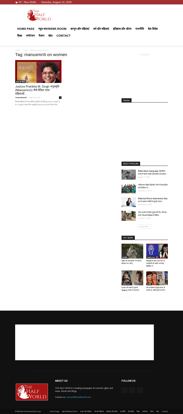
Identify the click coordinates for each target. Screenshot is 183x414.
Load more (143, 226)
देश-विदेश (153, 29)
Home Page (25, 29)
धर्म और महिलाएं (101, 29)
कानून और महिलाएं (79, 29)
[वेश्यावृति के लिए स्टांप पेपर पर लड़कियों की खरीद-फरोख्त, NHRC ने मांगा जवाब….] (157, 251)
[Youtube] (166, 2)
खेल (50, 35)
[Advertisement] (144, 74)
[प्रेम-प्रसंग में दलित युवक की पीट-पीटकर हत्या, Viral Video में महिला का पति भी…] (129, 216)
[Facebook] (156, 2)
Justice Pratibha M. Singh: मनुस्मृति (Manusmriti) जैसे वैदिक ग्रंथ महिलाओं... (37, 90)
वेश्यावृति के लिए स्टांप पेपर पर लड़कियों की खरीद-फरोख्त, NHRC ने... (155, 263)
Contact (63, 35)
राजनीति (139, 29)
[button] (164, 29)
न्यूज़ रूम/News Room (52, 29)
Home (17, 50)
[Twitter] (161, 2)
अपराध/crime (151, 257)
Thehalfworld (21, 97)
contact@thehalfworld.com (78, 397)
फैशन (41, 35)
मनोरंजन (30, 35)
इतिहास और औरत (122, 29)
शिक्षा (19, 35)
